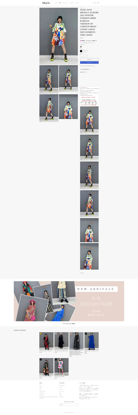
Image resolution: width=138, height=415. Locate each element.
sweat (60, 393)
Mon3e (67, 412)
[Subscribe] (77, 404)
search (40, 385)
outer (60, 394)
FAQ (40, 389)
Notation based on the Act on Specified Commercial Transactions (48, 397)
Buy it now (89, 62)
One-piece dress (62, 385)
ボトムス (60, 389)
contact (40, 387)
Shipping (85, 42)
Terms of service (42, 391)
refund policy (41, 393)
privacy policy (41, 394)
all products (61, 396)
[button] (72, 3)
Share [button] (82, 272)
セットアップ (61, 391)
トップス (60, 387)
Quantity (81, 53)
